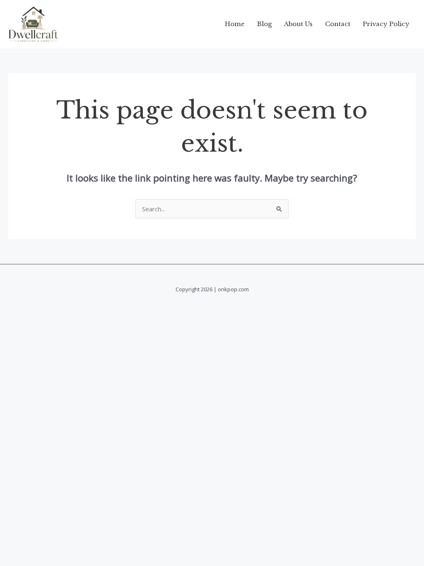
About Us (298, 24)
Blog (264, 24)
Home (235, 24)
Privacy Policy (386, 24)
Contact (337, 24)
